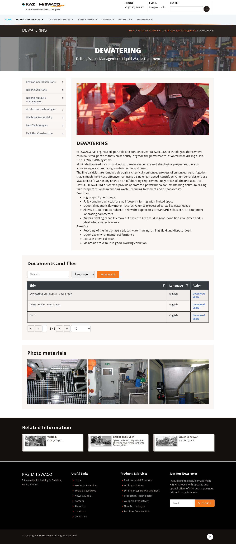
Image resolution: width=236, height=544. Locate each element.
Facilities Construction (39, 133)
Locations (143, 19)
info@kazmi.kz (157, 7)
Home (8, 19)
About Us (124, 19)
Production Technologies (41, 109)
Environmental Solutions (41, 82)
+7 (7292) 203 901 (135, 7)
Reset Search (108, 274)
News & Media (86, 19)
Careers (106, 19)
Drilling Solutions (36, 90)
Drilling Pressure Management (36, 99)
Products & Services (28, 19)
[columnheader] (97, 286)
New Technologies (37, 125)
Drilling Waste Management (180, 30)
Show (196, 297)
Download (199, 293)
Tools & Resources (59, 19)
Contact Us (81, 516)
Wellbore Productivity (39, 117)
